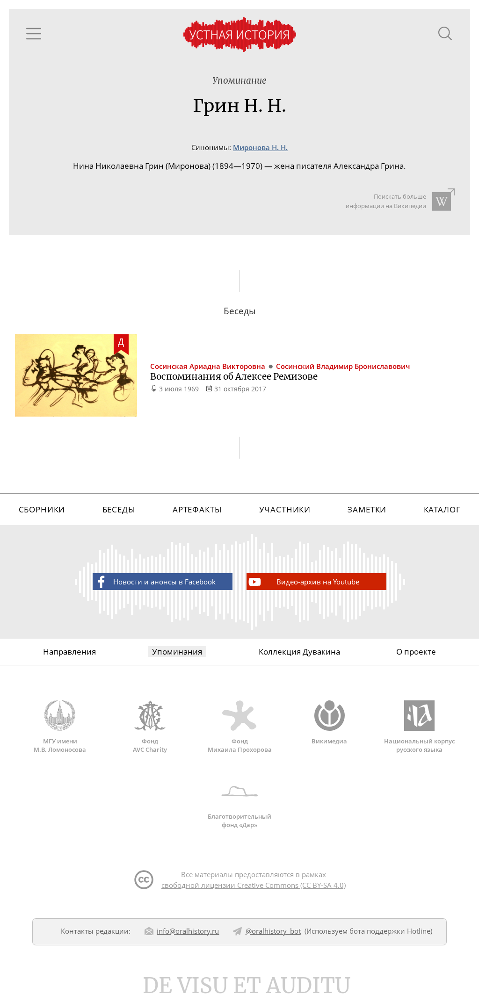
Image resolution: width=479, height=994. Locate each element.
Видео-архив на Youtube (317, 581)
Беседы (119, 509)
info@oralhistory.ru (188, 931)
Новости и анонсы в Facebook (164, 581)
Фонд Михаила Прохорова (240, 745)
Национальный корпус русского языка (419, 745)
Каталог (442, 509)
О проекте (416, 651)
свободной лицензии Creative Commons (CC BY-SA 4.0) (253, 885)
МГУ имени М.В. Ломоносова (60, 745)
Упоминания (177, 651)
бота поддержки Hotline (389, 931)
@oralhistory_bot (273, 931)
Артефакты (197, 509)
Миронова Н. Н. (260, 147)
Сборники (42, 509)
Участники (285, 509)
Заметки (367, 509)
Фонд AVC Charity (150, 745)
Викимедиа (329, 741)
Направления (69, 651)
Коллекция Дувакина (299, 651)
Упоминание (239, 80)
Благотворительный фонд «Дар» (239, 820)
